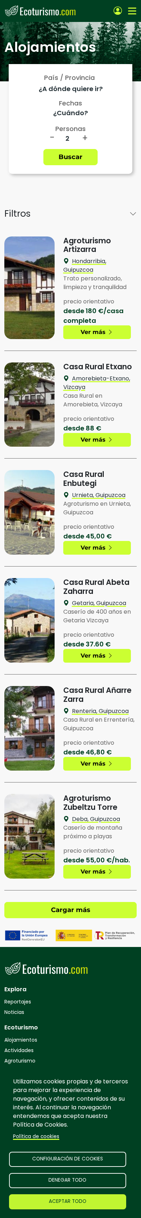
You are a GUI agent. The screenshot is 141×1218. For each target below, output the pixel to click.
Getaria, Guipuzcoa (99, 603)
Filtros (17, 213)
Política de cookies (36, 1136)
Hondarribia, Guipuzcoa (84, 265)
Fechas (70, 103)
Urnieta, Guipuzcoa (98, 495)
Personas (70, 128)
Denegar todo (67, 1180)
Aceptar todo (67, 1201)
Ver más (94, 332)
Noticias (14, 1012)
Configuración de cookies (67, 1158)
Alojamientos (20, 1039)
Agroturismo (19, 1060)
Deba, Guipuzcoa (96, 819)
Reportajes (17, 1001)
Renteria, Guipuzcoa (100, 711)
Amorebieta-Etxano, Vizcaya (96, 382)
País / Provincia (69, 77)
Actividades (19, 1050)
